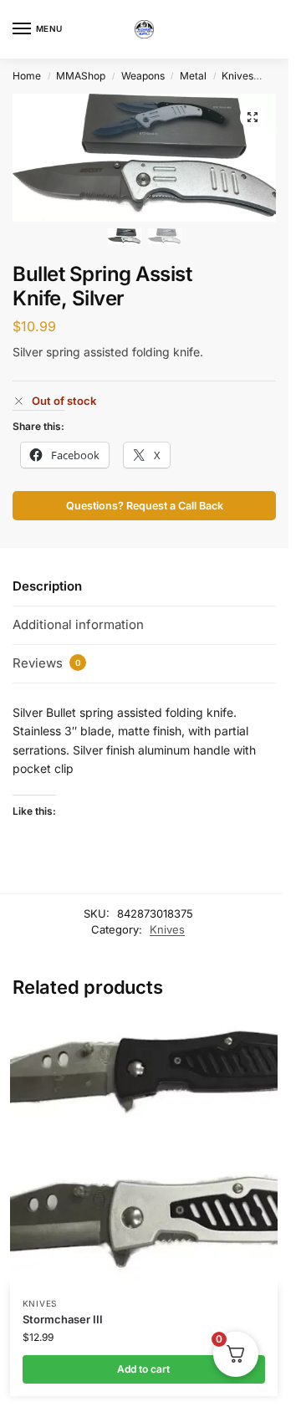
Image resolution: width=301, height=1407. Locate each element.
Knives (237, 75)
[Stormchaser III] (144, 1151)
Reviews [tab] (47, 663)
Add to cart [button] (143, 1369)
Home (27, 75)
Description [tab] (47, 586)
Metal (193, 75)
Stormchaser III (63, 1319)
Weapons (143, 75)
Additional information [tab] (78, 624)
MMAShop (80, 75)
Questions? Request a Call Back (144, 505)
